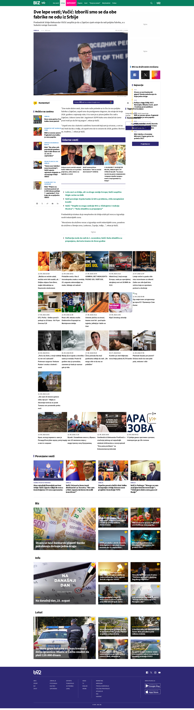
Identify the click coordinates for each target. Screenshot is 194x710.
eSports (69, 681)
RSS (97, 694)
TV (83, 683)
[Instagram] (156, 75)
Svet (101, 540)
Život (35, 688)
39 (40, 116)
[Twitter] (145, 75)
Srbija (36, 30)
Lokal (68, 688)
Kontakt (99, 696)
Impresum (99, 683)
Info (35, 681)
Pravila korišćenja (102, 686)
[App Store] (152, 691)
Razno (38, 597)
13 (158, 618)
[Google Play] (152, 685)
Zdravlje (53, 681)
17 (40, 162)
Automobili (70, 686)
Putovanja (53, 683)
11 (93, 462)
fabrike (127, 115)
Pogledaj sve (145, 144)
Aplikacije (99, 691)
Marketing (99, 681)
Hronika (39, 645)
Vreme (84, 688)
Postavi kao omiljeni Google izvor (87, 102)
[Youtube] (159, 673)
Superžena (53, 688)
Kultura (52, 686)
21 (35, 103)
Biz (35, 686)
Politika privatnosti (103, 688)
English (85, 686)
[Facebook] (134, 75)
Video (84, 681)
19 (126, 462)
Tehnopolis (70, 683)
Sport (36, 683)
